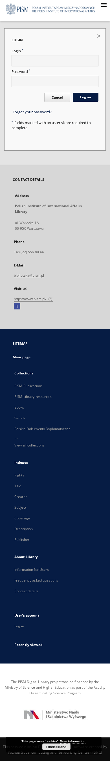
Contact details (26, 591)
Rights (19, 475)
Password (21, 71)
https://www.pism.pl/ (30, 298)
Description (23, 528)
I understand (56, 746)
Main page (21, 357)
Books (19, 407)
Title (17, 486)
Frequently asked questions (36, 580)
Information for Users (31, 569)
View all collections (29, 445)
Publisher (21, 539)
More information (72, 741)
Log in (19, 626)
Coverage (22, 518)
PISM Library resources (33, 396)
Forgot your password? (32, 112)
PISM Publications (28, 385)
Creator (20, 496)
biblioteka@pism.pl (29, 275)
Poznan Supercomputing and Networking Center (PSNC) (55, 752)
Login (17, 51)
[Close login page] (99, 36)
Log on (85, 97)
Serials (19, 418)
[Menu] (103, 4)
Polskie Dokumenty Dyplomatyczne (42, 428)
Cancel (57, 97)
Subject (20, 507)
